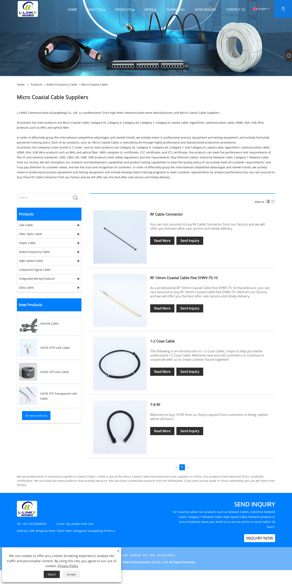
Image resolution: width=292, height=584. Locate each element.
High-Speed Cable (31, 261)
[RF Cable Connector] (119, 236)
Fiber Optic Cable (30, 234)
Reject (52, 574)
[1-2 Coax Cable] (119, 363)
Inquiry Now (259, 538)
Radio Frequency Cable (62, 84)
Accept (71, 574)
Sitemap (135, 555)
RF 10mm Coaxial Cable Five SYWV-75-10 (184, 277)
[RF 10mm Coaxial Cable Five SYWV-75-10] (119, 300)
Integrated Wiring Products (37, 278)
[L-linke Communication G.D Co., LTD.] (28, 9)
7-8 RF (155, 404)
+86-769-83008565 (34, 524)
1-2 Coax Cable (162, 341)
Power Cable (27, 243)
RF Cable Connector (166, 214)
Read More (162, 240)
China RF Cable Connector (40, 177)
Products (37, 84)
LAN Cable (26, 225)
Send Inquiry (189, 240)
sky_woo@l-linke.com (80, 524)
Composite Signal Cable (34, 270)
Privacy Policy (166, 555)
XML (152, 555)
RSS (145, 555)
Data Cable (26, 287)
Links (124, 555)
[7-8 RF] (119, 427)
